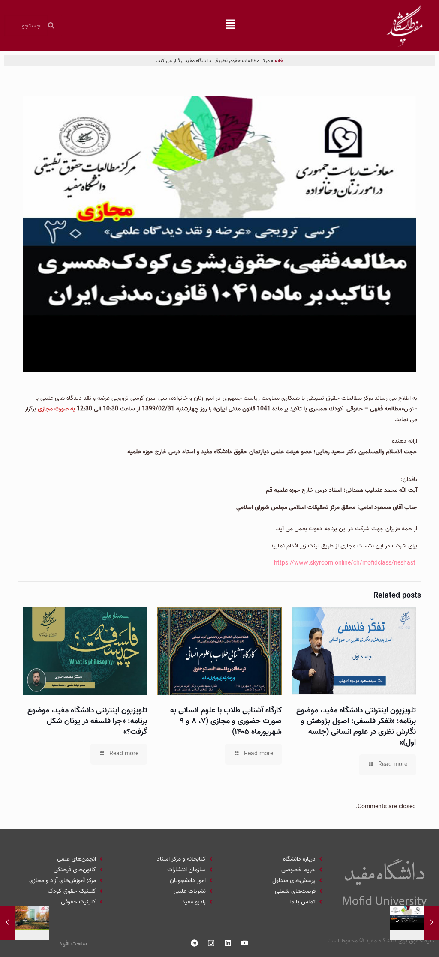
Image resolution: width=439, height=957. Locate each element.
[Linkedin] (228, 943)
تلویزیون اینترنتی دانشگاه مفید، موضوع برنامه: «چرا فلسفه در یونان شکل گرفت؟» (87, 721)
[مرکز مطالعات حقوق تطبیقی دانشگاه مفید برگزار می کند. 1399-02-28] (431, 923)
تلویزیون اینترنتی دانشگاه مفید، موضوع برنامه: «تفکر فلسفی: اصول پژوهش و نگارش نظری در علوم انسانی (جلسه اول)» (356, 726)
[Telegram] (194, 943)
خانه (279, 61)
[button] (230, 26)
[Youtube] (245, 943)
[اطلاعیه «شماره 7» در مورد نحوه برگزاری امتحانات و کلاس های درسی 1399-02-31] (7, 923)
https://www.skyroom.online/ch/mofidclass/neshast (344, 563)
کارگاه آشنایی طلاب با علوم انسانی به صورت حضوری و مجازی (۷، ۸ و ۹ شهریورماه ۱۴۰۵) (226, 721)
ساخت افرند (73, 944)
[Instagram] (211, 943)
